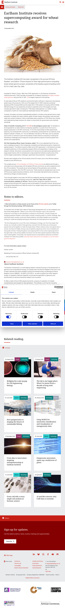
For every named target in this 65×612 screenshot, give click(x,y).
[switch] (24, 317)
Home (2, 7)
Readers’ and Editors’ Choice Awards (29, 164)
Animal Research (36, 567)
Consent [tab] (11, 292)
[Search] (60, 2)
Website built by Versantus (32, 577)
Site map (9, 555)
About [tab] (54, 292)
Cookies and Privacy (37, 561)
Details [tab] (32, 292)
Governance (35, 563)
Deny (11, 323)
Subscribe (9, 541)
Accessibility (17, 565)
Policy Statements (37, 565)
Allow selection (32, 323)
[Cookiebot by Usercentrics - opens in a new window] (55, 287)
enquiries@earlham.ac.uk (53, 563)
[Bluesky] (38, 554)
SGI (28, 97)
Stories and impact (10, 7)
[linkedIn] (33, 554)
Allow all (53, 323)
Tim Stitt (29, 126)
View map (48, 571)
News (7, 518)
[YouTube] (52, 554)
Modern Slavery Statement (21, 567)
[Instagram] (43, 554)
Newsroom (21, 7)
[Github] (57, 554)
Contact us (17, 561)
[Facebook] (48, 554)
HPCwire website (43, 204)
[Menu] (63, 2)
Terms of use (17, 563)
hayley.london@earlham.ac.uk (15, 262)
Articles (7, 348)
